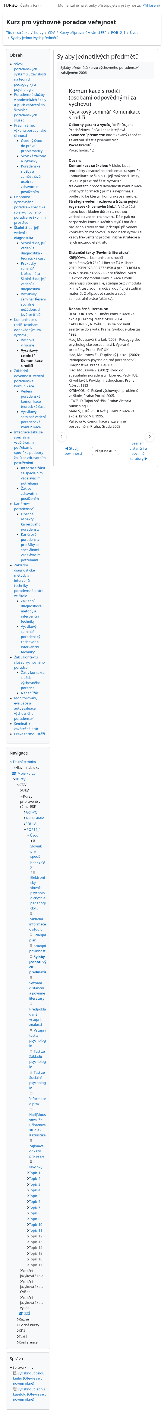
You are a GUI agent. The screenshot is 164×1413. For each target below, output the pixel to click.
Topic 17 (35, 1265)
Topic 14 (35, 1247)
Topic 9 (34, 1219)
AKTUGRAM (35, 818)
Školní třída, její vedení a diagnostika (26, 232)
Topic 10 (35, 1224)
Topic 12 (35, 1236)
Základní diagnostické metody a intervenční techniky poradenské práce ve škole (29, 580)
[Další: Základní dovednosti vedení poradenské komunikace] (149, 437)
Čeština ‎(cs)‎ (29, 5)
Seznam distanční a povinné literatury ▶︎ (138, 451)
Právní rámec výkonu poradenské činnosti (30, 130)
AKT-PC (31, 812)
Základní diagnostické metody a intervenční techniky (31, 611)
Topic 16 (35, 1259)
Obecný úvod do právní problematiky (31, 145)
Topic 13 (35, 1242)
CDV (51, 32)
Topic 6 (34, 1201)
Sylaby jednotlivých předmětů (35, 37)
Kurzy (38, 32)
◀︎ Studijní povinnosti (73, 451)
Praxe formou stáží (29, 734)
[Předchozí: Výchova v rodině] (62, 437)
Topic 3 (34, 1184)
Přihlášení (151, 5)
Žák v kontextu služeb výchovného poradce (29, 662)
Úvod (134, 32)
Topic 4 (34, 1190)
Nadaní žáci (30, 693)
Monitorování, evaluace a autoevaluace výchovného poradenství (25, 708)
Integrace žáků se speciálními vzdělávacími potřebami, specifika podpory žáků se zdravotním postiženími (30, 447)
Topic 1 (34, 1173)
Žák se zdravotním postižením (30, 493)
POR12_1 (118, 32)
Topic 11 (35, 1230)
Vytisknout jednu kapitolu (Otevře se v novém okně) (29, 1394)
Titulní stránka (17, 32)
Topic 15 (35, 1253)
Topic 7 (34, 1207)
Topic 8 (34, 1213)
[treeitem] (28, 1052)
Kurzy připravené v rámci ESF (83, 32)
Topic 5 (34, 1196)
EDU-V (31, 823)
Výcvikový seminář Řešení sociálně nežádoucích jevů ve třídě (33, 304)
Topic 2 (34, 1178)
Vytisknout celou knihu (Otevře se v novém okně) (28, 1378)
